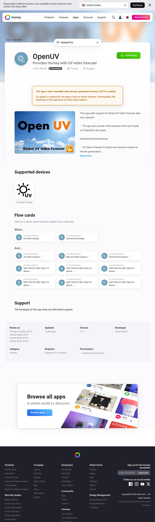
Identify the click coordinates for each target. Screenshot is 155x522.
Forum (64, 499)
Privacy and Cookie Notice (129, 502)
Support (101, 17)
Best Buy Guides (13, 495)
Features (63, 17)
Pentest (65, 503)
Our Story (38, 473)
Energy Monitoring (97, 503)
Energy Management (98, 499)
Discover (88, 17)
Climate (13, 353)
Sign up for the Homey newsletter (138, 466)
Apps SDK (66, 473)
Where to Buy (39, 481)
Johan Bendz (121, 331)
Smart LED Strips (12, 511)
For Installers (67, 514)
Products (49, 17)
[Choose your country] (127, 17)
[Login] (120, 17)
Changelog (66, 481)
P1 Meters (94, 507)
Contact (37, 497)
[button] (103, 5)
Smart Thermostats (13, 507)
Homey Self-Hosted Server (16, 481)
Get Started (66, 469)
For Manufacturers (70, 518)
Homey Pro (9, 473)
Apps (76, 17)
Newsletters (39, 493)
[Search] (113, 17)
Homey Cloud (10, 469)
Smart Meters (10, 519)
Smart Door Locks (12, 503)
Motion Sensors (11, 499)
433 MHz (93, 481)
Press (36, 489)
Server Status (67, 485)
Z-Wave (93, 469)
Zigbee (93, 473)
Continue (137, 5)
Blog (36, 485)
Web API (65, 477)
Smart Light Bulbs (12, 515)
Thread (93, 489)
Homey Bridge (11, 485)
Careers (37, 469)
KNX (91, 477)
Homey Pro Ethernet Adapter (17, 489)
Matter (92, 485)
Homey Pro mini (11, 477)
